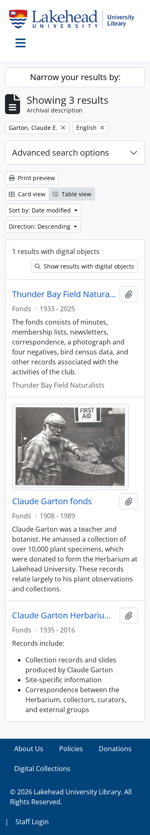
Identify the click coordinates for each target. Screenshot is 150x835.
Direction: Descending (40, 226)
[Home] (75, 19)
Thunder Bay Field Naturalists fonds (64, 294)
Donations (115, 748)
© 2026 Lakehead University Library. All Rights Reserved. (71, 796)
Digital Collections (42, 768)
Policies (71, 748)
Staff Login (32, 821)
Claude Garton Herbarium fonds (64, 615)
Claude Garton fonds (52, 501)
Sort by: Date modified (40, 210)
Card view (30, 194)
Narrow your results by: (75, 77)
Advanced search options (60, 152)
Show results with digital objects (88, 266)
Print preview (35, 178)
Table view (75, 194)
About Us (28, 748)
